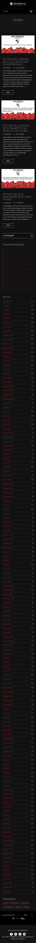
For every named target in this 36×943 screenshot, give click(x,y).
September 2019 (8, 649)
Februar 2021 (7, 577)
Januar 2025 (7, 382)
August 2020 (7, 603)
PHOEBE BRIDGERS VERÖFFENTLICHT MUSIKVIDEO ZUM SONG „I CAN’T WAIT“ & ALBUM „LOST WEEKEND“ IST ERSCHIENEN (18, 271)
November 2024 (8, 390)
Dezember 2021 (8, 535)
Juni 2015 (6, 866)
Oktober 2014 (7, 887)
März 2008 (6, 891)
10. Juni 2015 (20, 68)
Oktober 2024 (7, 395)
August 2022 (7, 501)
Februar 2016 (7, 832)
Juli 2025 (6, 356)
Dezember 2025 (8, 335)
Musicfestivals (8, 907)
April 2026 (6, 318)
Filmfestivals (14, 903)
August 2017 (7, 756)
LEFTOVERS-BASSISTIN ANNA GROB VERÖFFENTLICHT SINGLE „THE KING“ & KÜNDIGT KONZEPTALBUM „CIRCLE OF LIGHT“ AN (18, 260)
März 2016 (6, 828)
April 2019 (6, 671)
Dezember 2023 (8, 433)
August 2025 (7, 352)
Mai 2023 (6, 463)
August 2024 (7, 403)
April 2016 (6, 823)
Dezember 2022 (8, 484)
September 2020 (8, 598)
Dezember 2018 (8, 688)
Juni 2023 (6, 458)
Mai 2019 (6, 666)
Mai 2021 (6, 564)
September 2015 (8, 853)
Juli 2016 (6, 811)
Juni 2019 (6, 662)
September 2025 (8, 348)
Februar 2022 (7, 526)
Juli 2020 (6, 607)
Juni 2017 (6, 764)
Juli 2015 (6, 862)
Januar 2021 (7, 581)
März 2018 (6, 726)
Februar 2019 (7, 679)
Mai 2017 (6, 768)
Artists (5, 903)
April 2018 (6, 722)
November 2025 (8, 339)
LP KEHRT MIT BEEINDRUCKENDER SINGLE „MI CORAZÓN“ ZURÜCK (17, 288)
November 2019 (8, 641)
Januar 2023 (7, 480)
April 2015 (6, 874)
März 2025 (6, 373)
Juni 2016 (6, 815)
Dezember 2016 (8, 790)
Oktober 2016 (7, 798)
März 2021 (6, 573)
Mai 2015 (6, 870)
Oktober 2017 (7, 747)
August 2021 (7, 552)
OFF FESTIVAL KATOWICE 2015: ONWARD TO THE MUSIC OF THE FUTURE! (16, 128)
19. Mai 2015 (19, 134)
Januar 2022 (7, 530)
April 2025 (6, 369)
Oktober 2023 (7, 441)
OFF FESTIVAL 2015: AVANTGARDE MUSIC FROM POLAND (17, 197)
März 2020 (6, 624)
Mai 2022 (6, 514)
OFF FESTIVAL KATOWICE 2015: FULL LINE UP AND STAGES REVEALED (16, 62)
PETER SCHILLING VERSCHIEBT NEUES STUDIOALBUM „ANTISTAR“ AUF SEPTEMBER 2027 (17, 250)
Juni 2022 (6, 509)
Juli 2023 (6, 454)
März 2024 (6, 424)
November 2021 (8, 539)
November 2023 (8, 437)
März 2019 (6, 675)
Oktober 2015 (7, 849)
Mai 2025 (6, 365)
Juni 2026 (6, 310)
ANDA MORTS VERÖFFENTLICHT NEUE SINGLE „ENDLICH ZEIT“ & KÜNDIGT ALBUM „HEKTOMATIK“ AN (18, 280)
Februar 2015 (7, 883)
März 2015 (6, 879)
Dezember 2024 (8, 386)
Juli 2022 (6, 505)
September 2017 (8, 751)
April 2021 (6, 569)
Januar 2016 (7, 836)
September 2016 (8, 802)
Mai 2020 (6, 615)
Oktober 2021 (7, 543)
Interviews (24, 903)
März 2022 (6, 522)
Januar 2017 (7, 785)
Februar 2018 (7, 730)
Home (18, 28)
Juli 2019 (6, 658)
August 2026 (7, 301)
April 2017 (6, 773)
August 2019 (7, 654)
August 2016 (7, 807)
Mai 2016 (6, 819)
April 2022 (6, 518)
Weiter (8, 92)
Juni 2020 (6, 611)
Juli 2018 (6, 709)
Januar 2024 (7, 429)
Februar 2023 (7, 475)
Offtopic (18, 907)
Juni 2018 (6, 713)
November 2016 (8, 794)
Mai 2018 (6, 717)
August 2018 (7, 705)
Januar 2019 (7, 683)
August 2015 (7, 857)
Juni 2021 (6, 560)
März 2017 (6, 777)
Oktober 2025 (7, 344)
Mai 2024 (6, 416)
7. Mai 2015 (19, 203)
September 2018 (8, 700)
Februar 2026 (7, 327)
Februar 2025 (7, 378)
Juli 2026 (6, 305)
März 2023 (6, 471)
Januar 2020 (7, 632)
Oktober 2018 (7, 696)
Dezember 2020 (8, 586)
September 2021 (8, 548)
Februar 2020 (7, 628)
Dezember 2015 (8, 841)
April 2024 (6, 420)
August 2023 (7, 450)
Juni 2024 (6, 412)
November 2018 (8, 692)
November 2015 (8, 845)
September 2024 (8, 399)
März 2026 (6, 322)
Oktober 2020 (7, 594)
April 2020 (6, 620)
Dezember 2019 (8, 637)
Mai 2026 (6, 314)
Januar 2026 (7, 331)
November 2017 (8, 743)
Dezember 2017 (8, 739)
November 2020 (8, 590)
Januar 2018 (7, 734)
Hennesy (8, 68)
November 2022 (8, 488)
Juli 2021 (6, 556)
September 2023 (8, 446)
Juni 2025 (6, 361)
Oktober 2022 (7, 492)
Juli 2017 (6, 760)
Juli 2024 (6, 407)
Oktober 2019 (7, 645)
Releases (26, 907)
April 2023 (6, 467)
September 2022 (8, 497)
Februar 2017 (7, 781)
